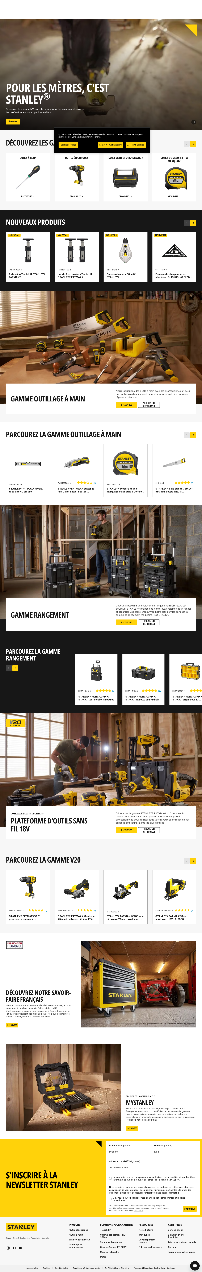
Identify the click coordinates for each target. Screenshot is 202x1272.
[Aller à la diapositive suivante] (193, 144)
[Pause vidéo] (193, 122)
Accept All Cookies (135, 145)
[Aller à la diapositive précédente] (187, 144)
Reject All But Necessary (110, 145)
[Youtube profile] (20, 1248)
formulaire (138, 1210)
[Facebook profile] (14, 1248)
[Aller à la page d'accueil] (21, 1227)
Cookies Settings (68, 145)
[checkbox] (110, 1178)
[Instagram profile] (8, 1248)
